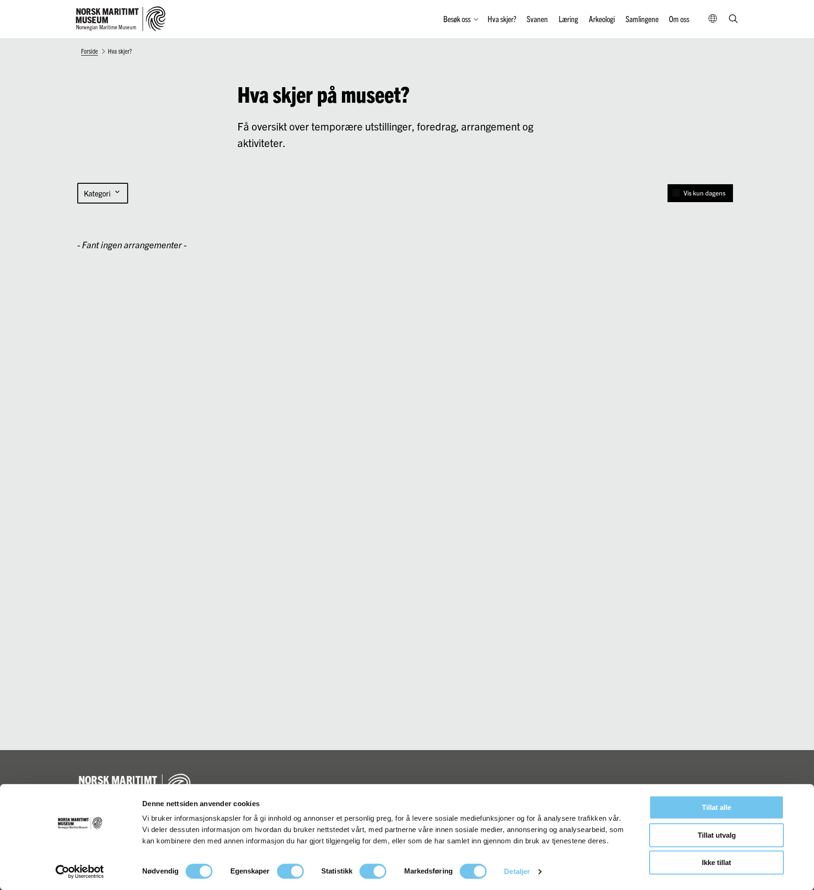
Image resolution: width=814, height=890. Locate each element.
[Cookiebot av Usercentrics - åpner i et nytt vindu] (80, 872)
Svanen (537, 19)
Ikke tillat (716, 862)
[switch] (290, 871)
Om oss (679, 19)
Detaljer (517, 871)
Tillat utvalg (717, 835)
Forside (89, 51)
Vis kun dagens (704, 192)
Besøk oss (457, 19)
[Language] (713, 19)
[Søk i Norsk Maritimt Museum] (733, 19)
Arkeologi (602, 19)
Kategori (103, 193)
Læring (568, 19)
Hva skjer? (502, 19)
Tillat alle (716, 807)
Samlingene (642, 19)
